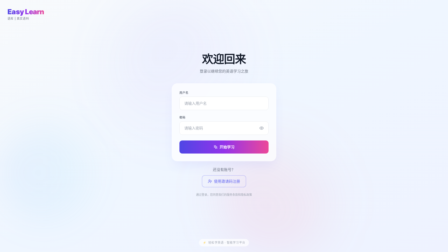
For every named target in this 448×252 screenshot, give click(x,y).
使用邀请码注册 (227, 181)
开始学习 (227, 147)
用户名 (184, 92)
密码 (182, 117)
